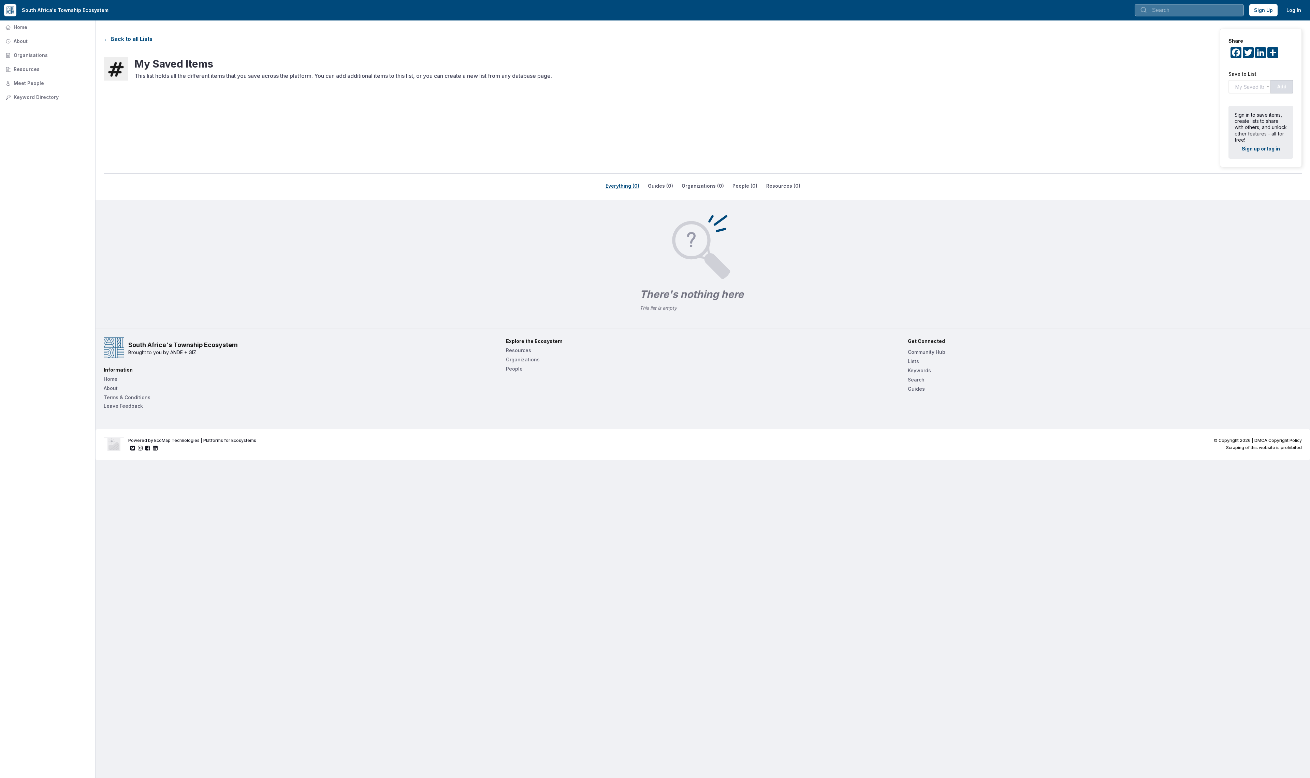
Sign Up (1263, 10)
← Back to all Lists (128, 38)
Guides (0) (660, 186)
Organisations (26, 55)
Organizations (523, 359)
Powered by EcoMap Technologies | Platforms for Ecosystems (192, 440)
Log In (1293, 10)
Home (15, 27)
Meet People (24, 83)
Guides (916, 389)
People (514, 369)
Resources (22, 69)
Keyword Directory (31, 97)
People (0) (744, 186)
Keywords (919, 370)
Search (916, 380)
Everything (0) (622, 186)
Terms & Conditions (127, 397)
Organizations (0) (703, 186)
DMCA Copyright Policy (1278, 440)
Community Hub (926, 352)
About (16, 41)
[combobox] (1189, 10)
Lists (913, 361)
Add (1281, 86)
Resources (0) (783, 186)
